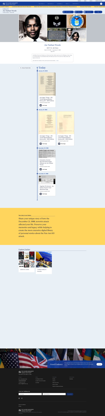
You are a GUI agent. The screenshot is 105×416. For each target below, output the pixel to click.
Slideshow (89, 11)
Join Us (53, 380)
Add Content (67, 12)
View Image (44, 105)
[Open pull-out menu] (101, 4)
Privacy (20, 406)
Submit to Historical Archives (69, 222)
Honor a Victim (66, 215)
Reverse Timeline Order (26, 67)
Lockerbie (59, 3)
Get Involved (71, 377)
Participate (75, 3)
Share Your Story (55, 382)
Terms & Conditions (22, 404)
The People (50, 3)
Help (97, 12)
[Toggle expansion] (57, 60)
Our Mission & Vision (39, 378)
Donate (99, 364)
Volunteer (71, 378)
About (67, 3)
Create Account (98, 0)
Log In (91, 0)
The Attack (41, 3)
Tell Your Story (66, 219)
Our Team (37, 382)
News (85, 0)
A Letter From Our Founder (41, 380)
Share (80, 12)
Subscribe (70, 394)
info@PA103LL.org (24, 383)
